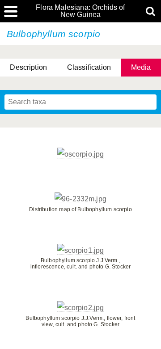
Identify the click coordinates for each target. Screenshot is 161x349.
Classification (89, 67)
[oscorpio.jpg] (80, 154)
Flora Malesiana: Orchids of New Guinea (80, 11)
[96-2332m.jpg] (80, 199)
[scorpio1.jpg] (80, 251)
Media (141, 67)
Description (28, 67)
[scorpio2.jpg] (80, 308)
